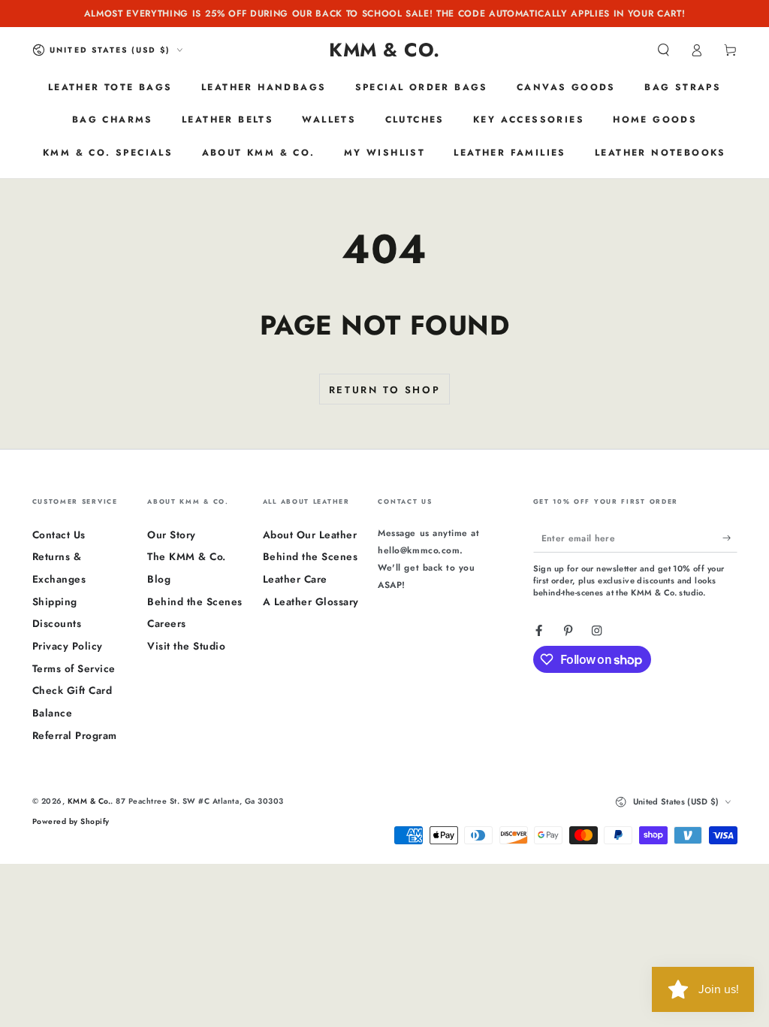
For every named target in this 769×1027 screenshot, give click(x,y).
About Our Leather (310, 534)
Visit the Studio (186, 645)
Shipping (54, 601)
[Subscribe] (729, 538)
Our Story (171, 534)
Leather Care (295, 578)
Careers (166, 623)
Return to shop (384, 390)
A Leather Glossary (311, 601)
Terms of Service (74, 668)
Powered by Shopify (71, 821)
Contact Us (59, 534)
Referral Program (74, 735)
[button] (663, 50)
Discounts (57, 623)
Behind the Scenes (195, 601)
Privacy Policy (67, 645)
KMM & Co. (89, 801)
